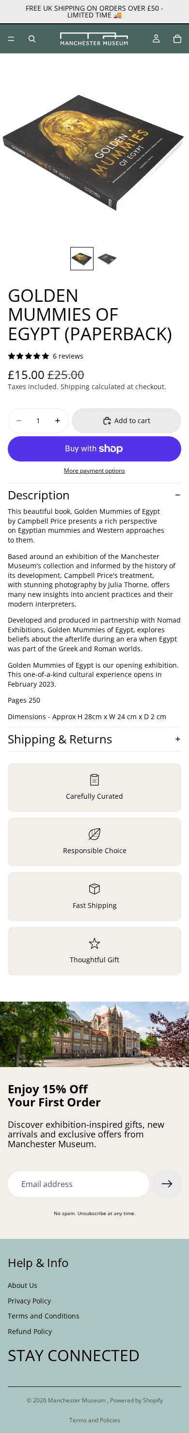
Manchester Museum (77, 1400)
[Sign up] (167, 1184)
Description (39, 495)
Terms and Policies (94, 1420)
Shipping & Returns (60, 739)
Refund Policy (30, 1331)
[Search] (32, 38)
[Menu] (11, 39)
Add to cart (132, 420)
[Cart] (177, 38)
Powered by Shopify (136, 1400)
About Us (22, 1285)
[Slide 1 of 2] (82, 258)
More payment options (94, 470)
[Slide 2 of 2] (107, 258)
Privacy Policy (29, 1300)
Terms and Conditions (43, 1315)
